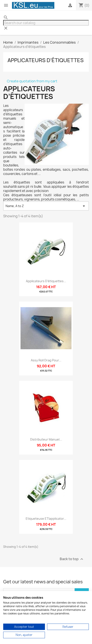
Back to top (72, 559)
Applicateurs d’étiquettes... (46, 281)
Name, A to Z (46, 206)
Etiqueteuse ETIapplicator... (46, 519)
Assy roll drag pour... (46, 360)
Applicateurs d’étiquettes (45, 60)
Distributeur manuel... (46, 439)
